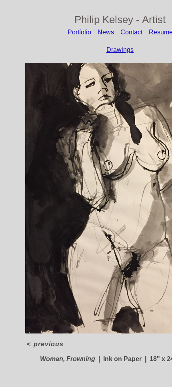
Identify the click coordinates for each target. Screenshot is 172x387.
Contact (131, 32)
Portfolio (79, 32)
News (106, 32)
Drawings (120, 49)
